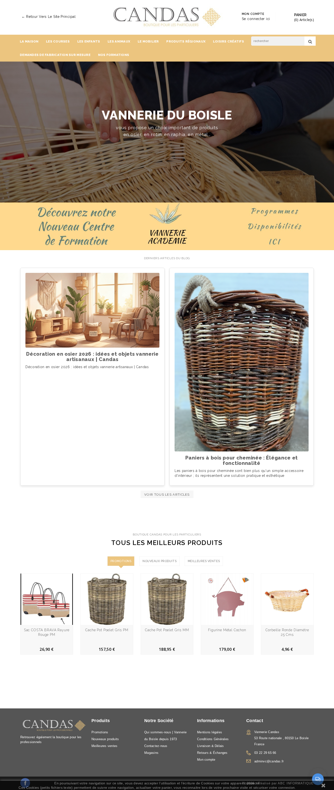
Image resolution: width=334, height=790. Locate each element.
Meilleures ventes (104, 746)
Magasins (151, 753)
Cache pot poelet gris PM (106, 630)
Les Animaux (119, 41)
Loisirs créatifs (228, 41)
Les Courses (58, 41)
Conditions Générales (213, 739)
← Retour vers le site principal (49, 17)
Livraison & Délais (210, 746)
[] (310, 41)
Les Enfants (88, 41)
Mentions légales (209, 732)
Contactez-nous (155, 746)
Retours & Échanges (212, 753)
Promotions (99, 732)
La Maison (29, 41)
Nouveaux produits (105, 739)
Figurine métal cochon (227, 630)
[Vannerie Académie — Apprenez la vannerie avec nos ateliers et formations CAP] (167, 226)
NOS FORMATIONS (113, 55)
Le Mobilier (148, 41)
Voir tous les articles (167, 494)
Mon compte (206, 759)
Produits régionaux (185, 41)
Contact (254, 720)
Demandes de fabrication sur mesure (55, 55)
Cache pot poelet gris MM (167, 630)
